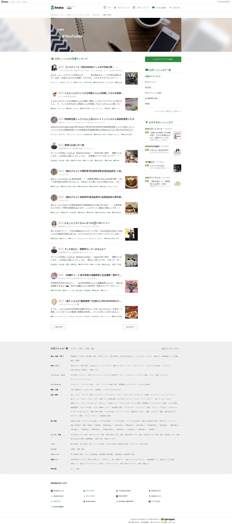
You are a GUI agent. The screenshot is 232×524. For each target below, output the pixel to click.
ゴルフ (78, 395)
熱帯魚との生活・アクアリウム (128, 444)
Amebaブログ (156, 491)
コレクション (140, 407)
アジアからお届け (105, 421)
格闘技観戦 (74, 407)
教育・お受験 (75, 360)
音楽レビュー (113, 403)
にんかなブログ (63, 174)
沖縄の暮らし (142, 429)
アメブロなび (155, 501)
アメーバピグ (90, 496)
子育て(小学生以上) (126, 356)
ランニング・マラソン (168, 395)
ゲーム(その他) (109, 412)
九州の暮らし (131, 429)
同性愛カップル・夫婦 (172, 435)
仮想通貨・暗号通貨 (106, 454)
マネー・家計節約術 (91, 454)
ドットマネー (90, 491)
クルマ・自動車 (98, 407)
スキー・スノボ (122, 395)
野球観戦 (145, 403)
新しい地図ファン (117, 459)
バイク (107, 407)
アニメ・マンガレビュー (89, 403)
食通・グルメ (94, 370)
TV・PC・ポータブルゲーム (80, 412)
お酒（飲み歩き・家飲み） (79, 370)
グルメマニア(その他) (153, 366)
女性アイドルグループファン (135, 459)
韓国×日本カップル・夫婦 (114, 435)
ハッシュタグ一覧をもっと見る (166, 111)
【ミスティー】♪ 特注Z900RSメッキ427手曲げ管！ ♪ (91, 67)
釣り (72, 395)
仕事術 (61, 29)
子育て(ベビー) (103, 356)
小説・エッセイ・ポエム (162, 399)
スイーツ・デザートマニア (135, 366)
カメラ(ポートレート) (125, 399)
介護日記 (98, 390)
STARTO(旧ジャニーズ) (78, 459)
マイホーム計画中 (144, 384)
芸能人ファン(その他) (167, 459)
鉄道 (148, 407)
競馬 (80, 416)
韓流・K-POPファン (94, 459)
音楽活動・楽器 (117, 407)
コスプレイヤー (129, 407)
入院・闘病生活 (76, 390)
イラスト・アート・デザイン (143, 399)
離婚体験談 (89, 439)
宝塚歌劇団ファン (152, 459)
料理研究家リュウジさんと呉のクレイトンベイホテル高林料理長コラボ (99, 119)
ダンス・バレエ (86, 399)
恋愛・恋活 (98, 439)
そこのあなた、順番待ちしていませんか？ (85, 248)
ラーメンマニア (106, 366)
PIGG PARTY (123, 496)
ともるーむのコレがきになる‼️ (68, 304)
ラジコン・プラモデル (159, 407)
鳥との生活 (144, 444)
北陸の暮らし (164, 425)
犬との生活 (83, 444)
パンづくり (165, 366)
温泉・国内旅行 (76, 425)
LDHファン (106, 459)
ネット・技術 (75, 469)
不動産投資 (118, 454)
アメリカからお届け (133, 421)
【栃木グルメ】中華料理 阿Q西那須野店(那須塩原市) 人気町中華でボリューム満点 (105, 171)
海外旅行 (98, 425)
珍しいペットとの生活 (96, 444)
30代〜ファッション (94, 375)
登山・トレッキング (96, 395)
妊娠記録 (73, 356)
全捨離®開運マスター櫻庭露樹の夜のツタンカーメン (75, 148)
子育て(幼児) (114, 356)
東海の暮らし (174, 425)
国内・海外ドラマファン (128, 464)
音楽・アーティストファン (88, 464)
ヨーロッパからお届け (90, 421)
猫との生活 (74, 444)
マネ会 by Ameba (125, 491)
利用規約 (146, 522)
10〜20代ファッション (78, 375)
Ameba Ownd (58, 496)
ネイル (151, 375)
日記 (81, 349)
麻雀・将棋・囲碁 (96, 412)
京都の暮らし (85, 429)
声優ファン (74, 464)
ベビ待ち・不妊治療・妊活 (87, 356)
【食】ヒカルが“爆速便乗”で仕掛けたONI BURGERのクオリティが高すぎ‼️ (102, 300)
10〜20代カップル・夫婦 (79, 435)
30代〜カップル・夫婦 (96, 435)
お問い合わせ (135, 522)
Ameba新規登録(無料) (224, 1)
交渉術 (148, 87)
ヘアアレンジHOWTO (110, 375)
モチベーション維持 (153, 93)
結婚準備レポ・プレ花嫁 (170, 356)
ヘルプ (173, 522)
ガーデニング (75, 384)
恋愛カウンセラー (110, 439)
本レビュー (103, 403)
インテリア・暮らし (87, 384)
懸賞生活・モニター (137, 412)
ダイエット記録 (142, 375)
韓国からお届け (76, 421)
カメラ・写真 (98, 399)
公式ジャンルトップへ (169, 348)
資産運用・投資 (129, 454)
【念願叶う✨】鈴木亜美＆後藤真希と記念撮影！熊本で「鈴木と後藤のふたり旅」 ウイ (107, 274)
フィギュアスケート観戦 (158, 403)
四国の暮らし (121, 429)
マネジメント (151, 82)
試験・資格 (80, 449)
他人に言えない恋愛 (77, 439)
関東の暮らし (130, 425)
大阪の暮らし (75, 429)
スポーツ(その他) (85, 407)
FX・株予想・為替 (76, 454)
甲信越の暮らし (152, 425)
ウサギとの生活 (111, 444)
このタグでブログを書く (163, 59)
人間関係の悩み (152, 98)
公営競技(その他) (105, 416)
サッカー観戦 (136, 403)
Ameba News (90, 501)
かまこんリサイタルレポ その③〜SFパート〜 (87, 222)
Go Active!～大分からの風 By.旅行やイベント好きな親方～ (77, 278)
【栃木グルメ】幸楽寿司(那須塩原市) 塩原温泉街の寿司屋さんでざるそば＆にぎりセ (106, 197)
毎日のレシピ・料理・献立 (79, 366)
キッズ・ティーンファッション (81, 379)
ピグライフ (57, 501)
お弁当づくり (94, 366)
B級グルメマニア (118, 366)
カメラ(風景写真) (110, 399)
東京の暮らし (141, 425)
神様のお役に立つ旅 (74, 145)
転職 (147, 104)
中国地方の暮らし (109, 429)
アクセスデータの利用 (160, 522)
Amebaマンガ (156, 496)
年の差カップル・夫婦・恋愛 (153, 435)
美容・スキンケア (161, 375)
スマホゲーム (172, 407)
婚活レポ (157, 356)
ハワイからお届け (119, 421)
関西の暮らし (96, 429)
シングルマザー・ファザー (143, 356)
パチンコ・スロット (90, 416)
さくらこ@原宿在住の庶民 (67, 96)
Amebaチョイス (58, 491)
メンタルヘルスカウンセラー (112, 390)
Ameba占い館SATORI (126, 501)
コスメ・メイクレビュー (127, 375)
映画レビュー (75, 403)
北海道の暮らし (108, 425)
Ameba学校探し (58, 507)
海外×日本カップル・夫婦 (133, 435)
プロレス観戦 (172, 403)
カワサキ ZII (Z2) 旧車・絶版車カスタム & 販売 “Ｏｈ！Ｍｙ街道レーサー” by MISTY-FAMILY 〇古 (91, 70)
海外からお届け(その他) (149, 421)
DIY (98, 384)
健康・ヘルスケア (152, 412)
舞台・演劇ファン (144, 464)
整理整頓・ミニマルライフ (127, 384)
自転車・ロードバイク (152, 395)
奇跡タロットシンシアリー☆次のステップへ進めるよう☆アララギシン (81, 122)
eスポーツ (74, 416)
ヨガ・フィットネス (122, 412)
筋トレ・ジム (75, 399)
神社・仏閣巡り (88, 425)
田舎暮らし (152, 429)
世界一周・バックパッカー (168, 421)
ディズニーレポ (125, 403)
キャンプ (85, 395)
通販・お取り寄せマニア (168, 412)
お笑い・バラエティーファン (108, 464)
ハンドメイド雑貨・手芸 (109, 384)
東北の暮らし (119, 425)
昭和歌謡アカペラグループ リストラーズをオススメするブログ (78, 226)
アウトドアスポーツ (135, 395)
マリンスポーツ (110, 395)
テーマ (73, 349)
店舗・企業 (90, 349)
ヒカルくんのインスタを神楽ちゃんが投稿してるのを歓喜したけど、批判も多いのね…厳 (108, 93)
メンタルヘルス (88, 390)
